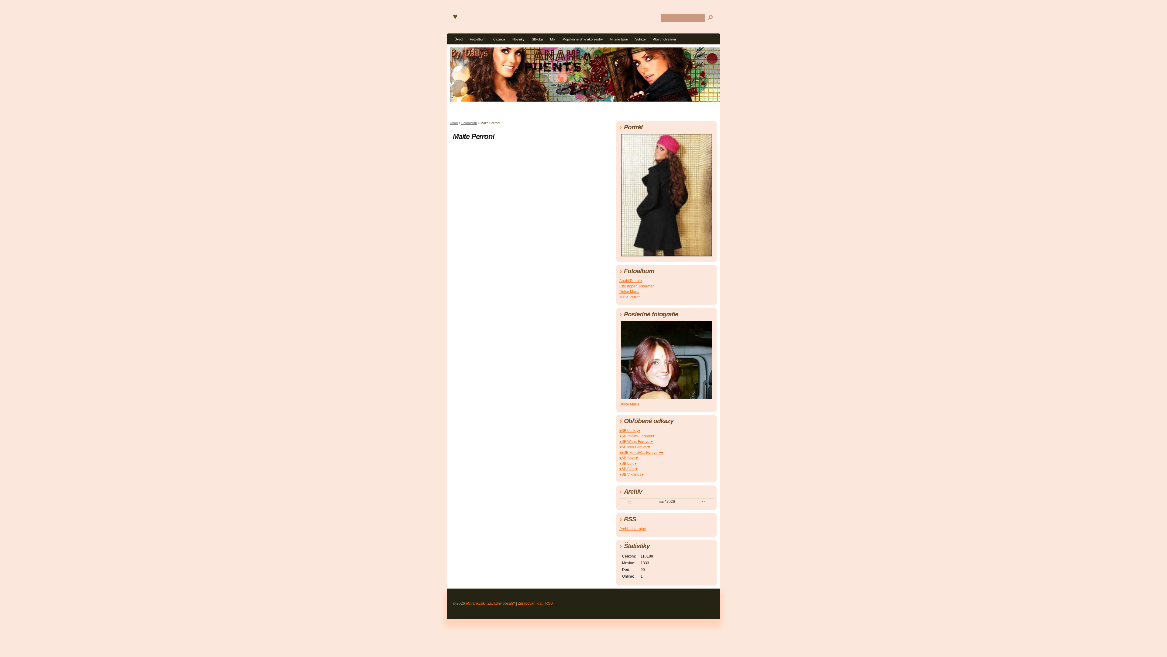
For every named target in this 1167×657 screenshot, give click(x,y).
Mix (552, 39)
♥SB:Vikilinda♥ (631, 474)
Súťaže (640, 39)
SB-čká (537, 39)
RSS (549, 603)
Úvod (459, 39)
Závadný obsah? (501, 603)
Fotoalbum (477, 39)
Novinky (518, 39)
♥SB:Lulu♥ (628, 463)
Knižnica (499, 39)
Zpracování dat (530, 603)
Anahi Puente (630, 281)
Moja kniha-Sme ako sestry (583, 39)
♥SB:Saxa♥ (628, 458)
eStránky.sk (475, 603)
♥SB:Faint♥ (628, 469)
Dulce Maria (629, 292)
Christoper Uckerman (637, 286)
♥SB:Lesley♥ (629, 431)
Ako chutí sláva (664, 39)
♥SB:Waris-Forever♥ (636, 442)
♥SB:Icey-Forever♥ (634, 447)
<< (630, 501)
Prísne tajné (619, 39)
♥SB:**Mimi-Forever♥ (636, 436)
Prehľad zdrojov (632, 529)
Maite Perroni (630, 297)
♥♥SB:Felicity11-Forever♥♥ (641, 452)
